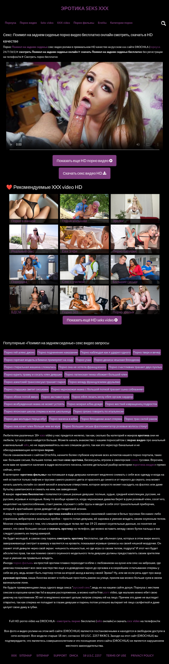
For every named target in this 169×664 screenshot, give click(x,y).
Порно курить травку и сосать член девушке (33, 374)
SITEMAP (25, 655)
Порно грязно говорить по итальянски (98, 411)
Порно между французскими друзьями (94, 381)
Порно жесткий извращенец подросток (131, 404)
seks (26, 445)
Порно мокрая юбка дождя (85, 404)
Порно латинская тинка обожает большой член (96, 374)
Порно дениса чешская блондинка (117, 359)
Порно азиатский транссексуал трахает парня (35, 381)
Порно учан (83, 359)
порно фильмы (23, 563)
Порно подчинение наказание (58, 352)
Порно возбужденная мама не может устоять (34, 404)
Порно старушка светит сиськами (26, 389)
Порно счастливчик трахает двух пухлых (135, 367)
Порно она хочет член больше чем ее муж (32, 426)
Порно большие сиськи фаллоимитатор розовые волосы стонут (105, 426)
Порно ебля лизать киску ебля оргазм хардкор (102, 396)
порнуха (155, 47)
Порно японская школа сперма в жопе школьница (37, 411)
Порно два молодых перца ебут (25, 418)
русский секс (81, 587)
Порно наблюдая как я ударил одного (105, 352)
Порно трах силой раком (140, 418)
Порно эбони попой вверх (21, 396)
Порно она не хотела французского (82, 367)
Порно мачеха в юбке (63, 418)
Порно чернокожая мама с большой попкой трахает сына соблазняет (97, 389)
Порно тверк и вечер (146, 352)
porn (106, 592)
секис (134, 460)
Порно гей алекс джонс (19, 352)
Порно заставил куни (55, 396)
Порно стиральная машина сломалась (30, 367)
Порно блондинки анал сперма (101, 418)
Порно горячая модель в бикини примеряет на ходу (38, 359)
